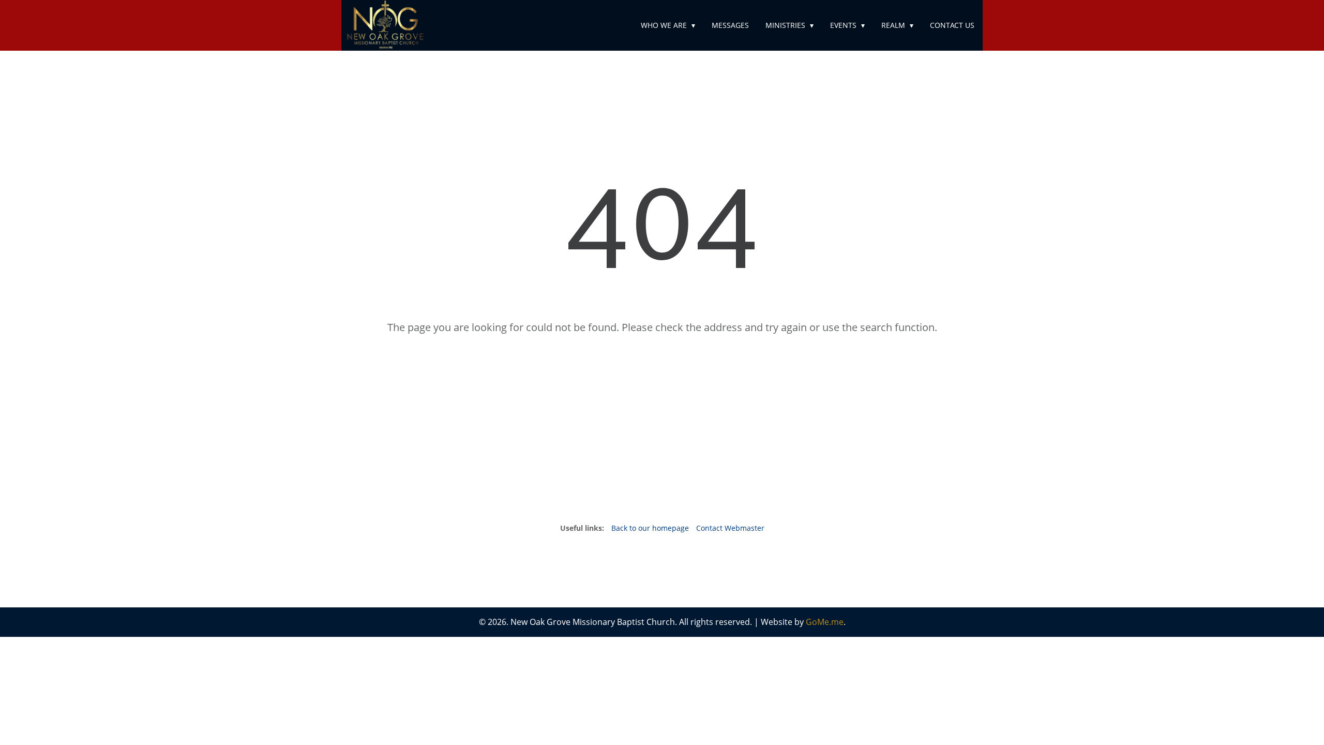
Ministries (785, 25)
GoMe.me (825, 622)
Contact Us (952, 25)
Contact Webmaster (730, 528)
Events (843, 25)
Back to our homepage (651, 528)
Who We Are (664, 25)
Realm (893, 25)
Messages (730, 25)
